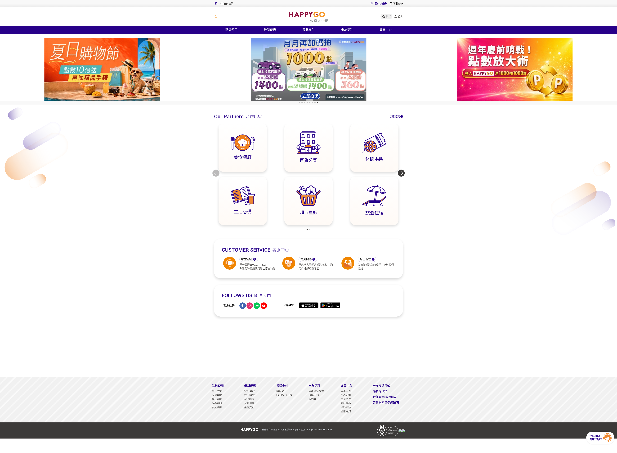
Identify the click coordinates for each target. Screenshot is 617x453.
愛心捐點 (217, 407)
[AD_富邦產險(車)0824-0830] (308, 70)
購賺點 (280, 391)
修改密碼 (346, 403)
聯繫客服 (247, 259)
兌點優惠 (249, 403)
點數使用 (218, 385)
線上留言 (365, 259)
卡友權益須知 (381, 385)
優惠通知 (346, 411)
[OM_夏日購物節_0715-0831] (102, 70)
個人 (217, 3)
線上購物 (249, 395)
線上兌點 (217, 391)
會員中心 (346, 385)
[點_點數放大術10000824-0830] (514, 70)
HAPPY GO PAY (284, 395)
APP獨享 (249, 399)
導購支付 (282, 385)
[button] (299, 102)
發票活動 (313, 395)
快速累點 (249, 391)
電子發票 (346, 399)
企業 (231, 3)
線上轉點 (217, 399)
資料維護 (346, 407)
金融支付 (249, 407)
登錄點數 (217, 395)
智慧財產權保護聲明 (386, 402)
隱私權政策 (380, 391)
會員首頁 (346, 391)
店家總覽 (395, 116)
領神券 (312, 399)
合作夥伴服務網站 (384, 397)
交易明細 (346, 395)
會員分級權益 (316, 391)
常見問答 (306, 259)
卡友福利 (314, 385)
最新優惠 (250, 385)
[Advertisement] (308, 346)
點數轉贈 (217, 403)
